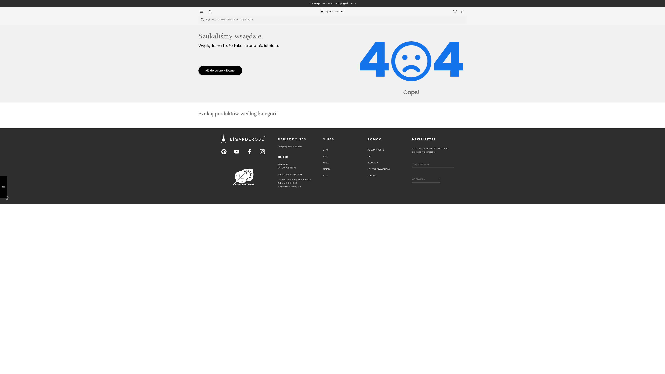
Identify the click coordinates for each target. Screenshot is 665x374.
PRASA (326, 162)
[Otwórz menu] (202, 11)
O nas (328, 139)
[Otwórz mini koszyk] (463, 11)
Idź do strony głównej (220, 71)
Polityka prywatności (378, 169)
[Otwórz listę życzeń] (455, 11)
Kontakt (371, 175)
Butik (325, 156)
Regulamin (372, 162)
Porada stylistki (375, 150)
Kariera (326, 169)
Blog (325, 175)
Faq (369, 156)
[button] (210, 11)
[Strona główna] (332, 11)
